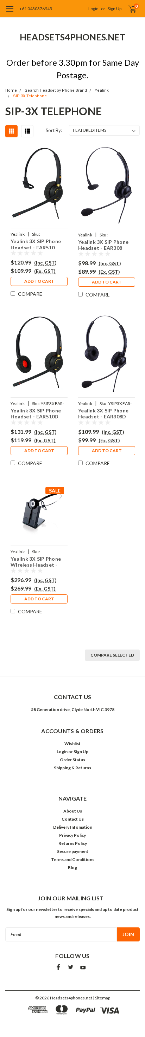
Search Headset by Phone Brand (56, 90)
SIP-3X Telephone (30, 96)
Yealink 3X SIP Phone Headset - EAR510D (36, 412)
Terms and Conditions (72, 859)
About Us (72, 811)
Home (11, 90)
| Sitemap (101, 997)
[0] (128, 9)
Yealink (102, 90)
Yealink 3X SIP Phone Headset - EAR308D (103, 412)
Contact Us (73, 819)
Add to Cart (39, 281)
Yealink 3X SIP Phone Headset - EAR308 (103, 244)
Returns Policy (72, 843)
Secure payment (72, 851)
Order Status (72, 759)
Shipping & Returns (72, 767)
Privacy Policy (72, 835)
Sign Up (114, 8)
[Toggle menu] (9, 12)
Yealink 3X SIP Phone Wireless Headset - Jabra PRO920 (36, 561)
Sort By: (54, 130)
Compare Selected (112, 655)
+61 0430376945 (35, 8)
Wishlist (72, 743)
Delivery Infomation (72, 827)
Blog (72, 867)
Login (93, 8)
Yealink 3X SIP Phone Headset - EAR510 (36, 243)
